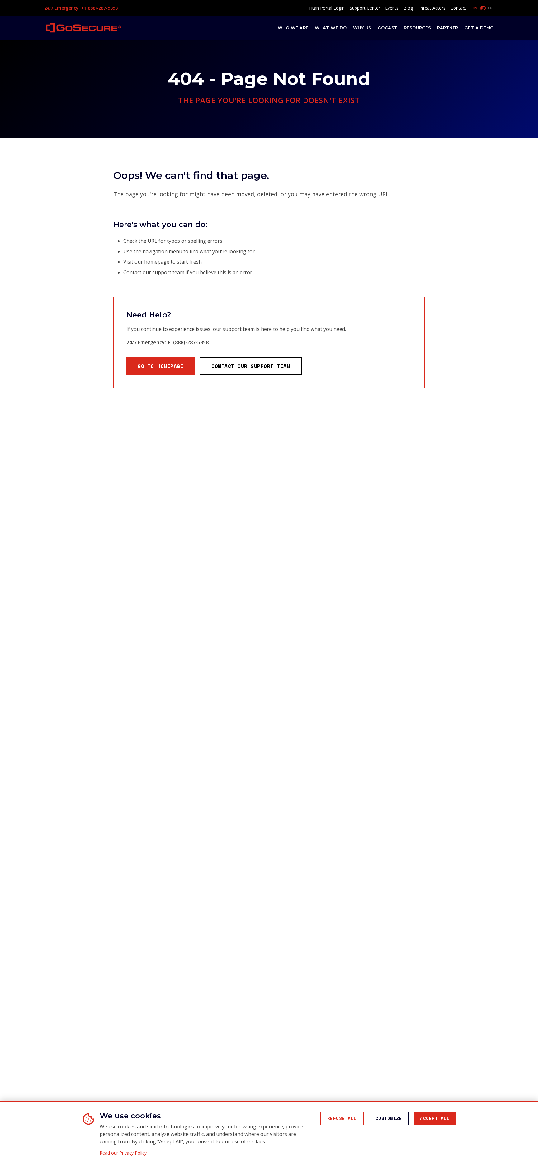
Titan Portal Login (327, 8)
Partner (447, 27)
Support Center (365, 8)
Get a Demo (479, 27)
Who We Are (293, 27)
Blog (408, 8)
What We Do (331, 27)
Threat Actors (432, 8)
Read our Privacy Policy (123, 1152)
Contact (458, 8)
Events (392, 8)
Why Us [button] (362, 27)
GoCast (388, 27)
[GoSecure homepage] (83, 27)
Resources (417, 27)
